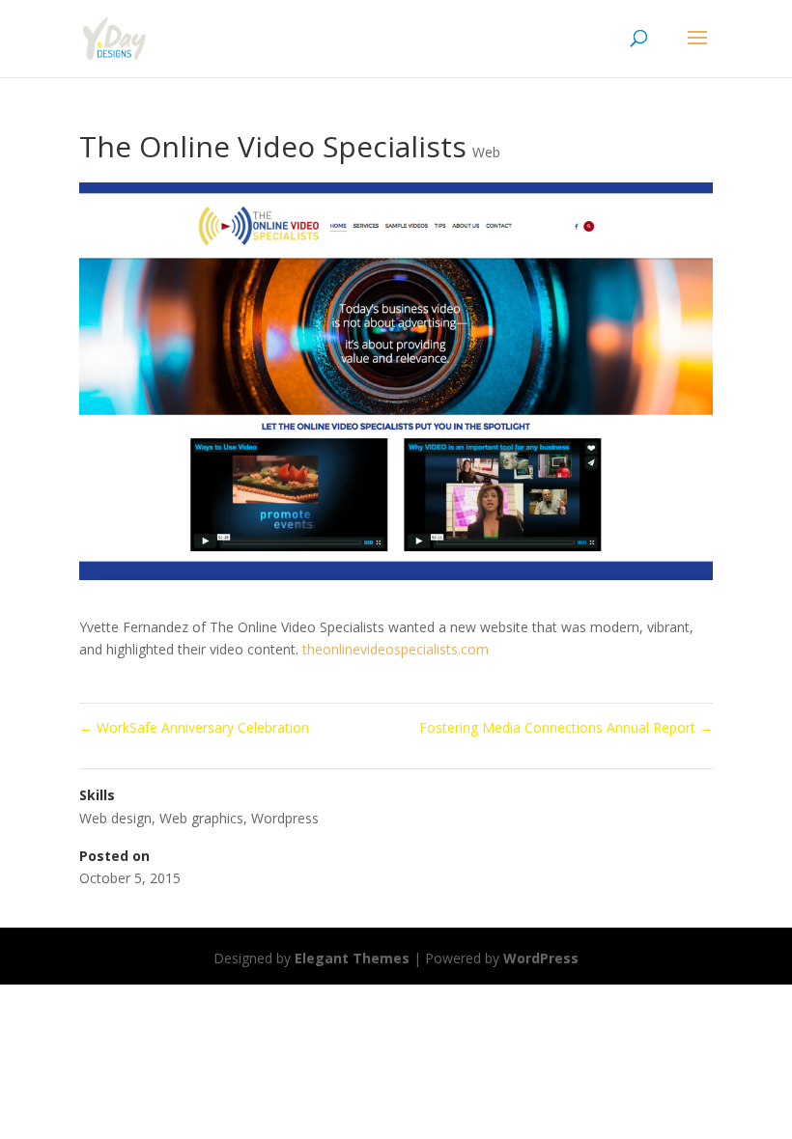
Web (486, 152)
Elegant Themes (352, 958)
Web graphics (201, 818)
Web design (115, 818)
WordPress (541, 958)
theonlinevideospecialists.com (395, 649)
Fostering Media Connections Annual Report (566, 727)
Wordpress (285, 818)
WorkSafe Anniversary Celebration (194, 727)
